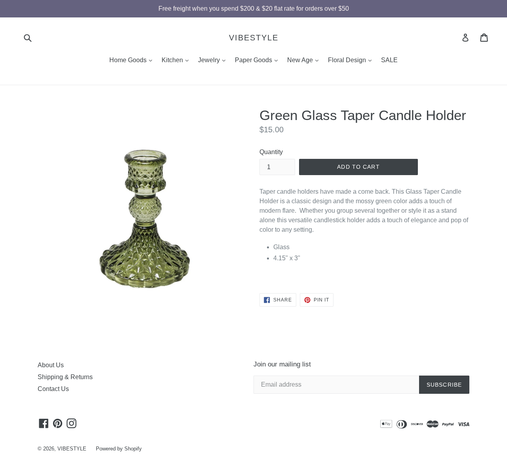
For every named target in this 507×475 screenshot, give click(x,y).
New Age (304, 59)
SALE (389, 60)
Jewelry (213, 59)
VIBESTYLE (253, 37)
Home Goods (132, 59)
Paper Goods (258, 59)
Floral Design (351, 59)
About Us (51, 365)
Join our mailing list (282, 364)
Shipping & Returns (65, 377)
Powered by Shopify (119, 449)
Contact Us (53, 388)
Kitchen (177, 59)
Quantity (271, 152)
